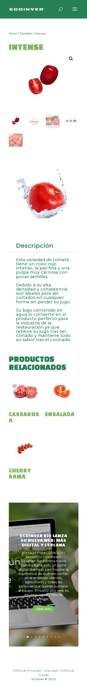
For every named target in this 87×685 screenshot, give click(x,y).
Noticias (32, 557)
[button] (71, 58)
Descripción (34, 245)
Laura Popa (36, 553)
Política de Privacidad (27, 670)
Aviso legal (51, 670)
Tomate (25, 33)
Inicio (13, 33)
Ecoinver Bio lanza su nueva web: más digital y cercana (43, 540)
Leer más (43, 609)
